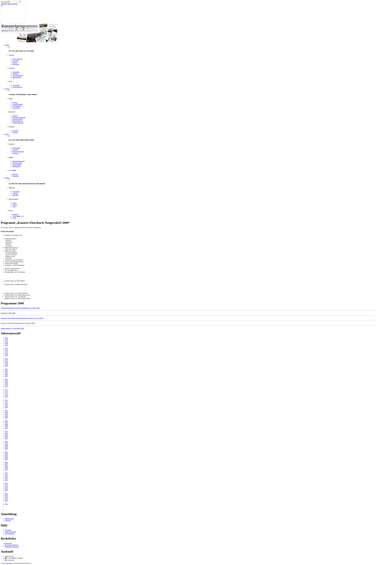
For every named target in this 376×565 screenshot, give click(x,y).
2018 (6, 487)
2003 (6, 456)
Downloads (16, 108)
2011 (6, 473)
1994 (6, 437)
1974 (6, 395)
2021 (6, 493)
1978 (6, 404)
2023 (6, 497)
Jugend (15, 62)
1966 (6, 379)
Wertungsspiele (17, 163)
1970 (6, 386)
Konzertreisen (17, 164)
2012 (6, 475)
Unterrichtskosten (18, 123)
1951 (6, 348)
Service (7, 89)
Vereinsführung (17, 87)
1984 (6, 416)
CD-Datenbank (9, 533)
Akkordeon (16, 72)
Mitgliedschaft (9, 519)
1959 (6, 364)
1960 (6, 366)
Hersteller (16, 195)
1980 (6, 407)
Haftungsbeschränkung (12, 547)
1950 (6, 345)
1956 (6, 359)
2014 (6, 478)
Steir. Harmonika (18, 75)
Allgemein (8, 530)
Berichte (15, 174)
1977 (6, 402)
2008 (6, 466)
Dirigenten (16, 64)
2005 (6, 459)
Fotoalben (16, 176)
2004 (6, 457)
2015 (6, 480)
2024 (6, 499)
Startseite (4, 4)
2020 (6, 490)
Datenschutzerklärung (11, 545)
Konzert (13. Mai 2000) (8, 313)
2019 (6, 488)
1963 (6, 372)
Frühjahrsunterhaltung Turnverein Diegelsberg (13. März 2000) (20, 308)
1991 (6, 431)
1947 (6, 340)
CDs (14, 206)
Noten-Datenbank (10, 532)
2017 (6, 485)
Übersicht (16, 131)
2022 (6, 495)
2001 (6, 452)
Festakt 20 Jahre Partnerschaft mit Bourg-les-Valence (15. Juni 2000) (22, 318)
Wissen (7, 178)
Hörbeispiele (16, 166)
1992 (6, 433)
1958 (6, 362)
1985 (6, 418)
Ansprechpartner (18, 104)
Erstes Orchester (18, 59)
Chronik (15, 150)
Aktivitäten (16, 85)
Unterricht (8, 520)
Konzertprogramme (19, 161)
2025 (6, 501)
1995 (6, 438)
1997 (6, 443)
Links (14, 218)
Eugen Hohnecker (18, 151)
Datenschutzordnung (19, 117)
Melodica (15, 74)
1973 (6, 393)
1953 (6, 352)
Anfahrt (15, 132)
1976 (6, 400)
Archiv (7, 134)
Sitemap (9, 4)
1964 (6, 374)
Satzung (15, 116)
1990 (6, 428)
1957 (6, 360)
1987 (6, 423)
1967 (6, 381)
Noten (14, 203)
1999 (6, 447)
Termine (15, 102)
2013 (6, 476)
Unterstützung (17, 106)
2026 (6, 504)
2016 (6, 483)
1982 (6, 412)
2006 (6, 462)
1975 (6, 397)
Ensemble (16, 60)
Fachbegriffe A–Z (18, 216)
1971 (6, 390)
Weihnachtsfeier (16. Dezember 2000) (12, 328)
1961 (6, 369)
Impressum (8, 543)
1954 (6, 353)
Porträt (7, 45)
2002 (6, 454)
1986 (6, 421)
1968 (6, 383)
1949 (6, 343)
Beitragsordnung (18, 121)
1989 (6, 426)
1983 (6, 414)
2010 (6, 469)
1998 (6, 445)
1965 (6, 376)
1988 (6, 424)
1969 (6, 385)
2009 (6, 468)
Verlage (15, 205)
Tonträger (16, 153)
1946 (6, 338)
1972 (6, 391)
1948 (6, 341)
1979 (6, 405)
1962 (6, 371)
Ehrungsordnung (18, 119)
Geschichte (16, 191)
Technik (15, 193)
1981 (6, 410)
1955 (6, 355)
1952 (6, 350)
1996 (6, 442)
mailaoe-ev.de (9, 560)
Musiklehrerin (17, 77)
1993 (6, 435)
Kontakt (15, 4)
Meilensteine (16, 148)
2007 (6, 464)
